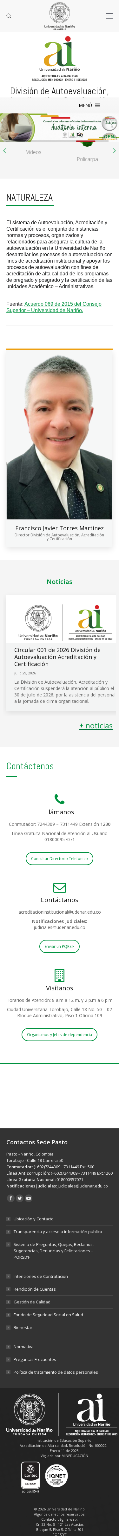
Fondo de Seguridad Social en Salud (48, 1314)
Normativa (24, 1346)
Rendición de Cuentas (35, 1289)
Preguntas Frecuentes (35, 1359)
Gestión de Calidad (32, 1302)
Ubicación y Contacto (34, 1219)
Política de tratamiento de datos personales (56, 1372)
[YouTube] (28, 1198)
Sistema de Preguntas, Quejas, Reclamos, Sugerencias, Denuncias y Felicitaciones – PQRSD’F (54, 1250)
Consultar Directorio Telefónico (59, 858)
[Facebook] (11, 1198)
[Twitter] (19, 1198)
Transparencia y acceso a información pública (58, 1231)
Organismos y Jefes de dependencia (59, 1034)
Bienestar (23, 1327)
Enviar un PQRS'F (59, 946)
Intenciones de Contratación (41, 1276)
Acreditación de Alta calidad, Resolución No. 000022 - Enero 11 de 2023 (64, 1448)
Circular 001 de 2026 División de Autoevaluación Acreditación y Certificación (57, 656)
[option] (33, 144)
